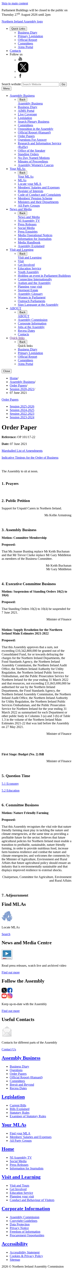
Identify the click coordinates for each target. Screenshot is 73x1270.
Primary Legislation (30, 36)
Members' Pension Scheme (35, 198)
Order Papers (26, 136)
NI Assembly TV (29, 220)
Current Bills (18, 1105)
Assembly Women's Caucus (36, 165)
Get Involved (26, 264)
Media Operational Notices (35, 235)
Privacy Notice (19, 1228)
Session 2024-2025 (22, 410)
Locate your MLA (29, 184)
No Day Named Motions (34, 158)
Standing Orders (28, 154)
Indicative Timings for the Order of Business (30, 457)
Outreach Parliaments (31, 301)
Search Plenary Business (33, 121)
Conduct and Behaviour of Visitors (32, 1200)
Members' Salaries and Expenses (39, 187)
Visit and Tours (19, 1185)
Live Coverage (27, 114)
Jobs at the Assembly (31, 327)
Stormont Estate (28, 290)
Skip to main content (15, 3)
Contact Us (9, 1049)
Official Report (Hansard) (34, 132)
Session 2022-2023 (22, 413)
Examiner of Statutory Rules (28, 1116)
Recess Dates (26, 330)
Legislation (25, 118)
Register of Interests (30, 191)
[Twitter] (23, 71)
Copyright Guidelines (23, 1220)
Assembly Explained (31, 246)
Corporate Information (32, 323)
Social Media (26, 228)
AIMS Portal (26, 110)
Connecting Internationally (35, 279)
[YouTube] (20, 60)
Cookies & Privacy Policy (26, 1256)
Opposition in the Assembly (35, 129)
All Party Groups (29, 205)
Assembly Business (22, 95)
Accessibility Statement (25, 1252)
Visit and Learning (21, 249)
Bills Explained (19, 1109)
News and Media (21, 209)
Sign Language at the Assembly (38, 304)
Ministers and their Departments (38, 202)
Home (14, 378)
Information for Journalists (35, 239)
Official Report (27, 39)
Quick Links (18, 28)
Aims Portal (25, 47)
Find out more (11, 972)
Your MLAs (17, 168)
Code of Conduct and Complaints (39, 194)
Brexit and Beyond (22, 1084)
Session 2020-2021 (22, 389)
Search (6, 934)
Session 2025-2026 (22, 406)
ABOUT (15, 308)
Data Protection (20, 1224)
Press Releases (27, 224)
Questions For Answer (32, 139)
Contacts (15, 50)
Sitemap (15, 1259)
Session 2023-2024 (22, 417)
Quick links (17, 338)
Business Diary (27, 32)
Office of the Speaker (31, 150)
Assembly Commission (32, 319)
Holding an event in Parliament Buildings (44, 275)
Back (22, 99)
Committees (25, 43)
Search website (11, 84)
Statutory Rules (19, 1112)
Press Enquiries (28, 231)
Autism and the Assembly (34, 283)
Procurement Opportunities (27, 1235)
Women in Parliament (31, 297)
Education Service (29, 268)
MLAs (22, 180)
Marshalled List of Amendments (22, 450)
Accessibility (15, 1243)
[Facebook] (20, 77)
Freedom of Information (25, 1231)
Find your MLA (20, 1133)
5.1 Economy (10, 783)
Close (6, 371)
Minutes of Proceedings (33, 161)
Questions (16, 1070)
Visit (21, 261)
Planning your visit (30, 286)
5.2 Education (10, 790)
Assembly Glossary (30, 293)
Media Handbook (29, 242)
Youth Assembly (28, 272)
